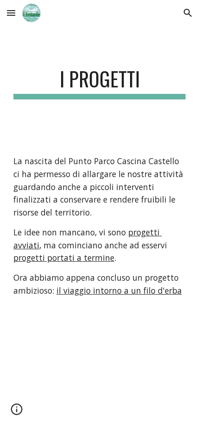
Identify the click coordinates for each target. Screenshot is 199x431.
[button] (11, 12)
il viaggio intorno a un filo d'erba (119, 290)
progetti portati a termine (63, 257)
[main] (100, 83)
